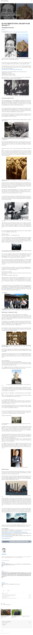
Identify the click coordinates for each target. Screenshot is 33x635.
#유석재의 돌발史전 (4, 538)
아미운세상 (3, 582)
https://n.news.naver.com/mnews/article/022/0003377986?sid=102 (12, 69)
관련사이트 (2, 630)
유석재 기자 (3, 29)
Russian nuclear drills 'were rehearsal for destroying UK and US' (9, 598)
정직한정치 (3, 562)
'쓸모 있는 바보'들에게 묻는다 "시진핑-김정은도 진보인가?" (8, 595)
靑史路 (3, 571)
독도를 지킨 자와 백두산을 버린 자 (5, 596)
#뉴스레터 (8, 538)
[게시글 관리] (5, 590)
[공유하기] (4, 590)
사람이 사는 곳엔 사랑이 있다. (6, 621)
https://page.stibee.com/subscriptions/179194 (20, 532)
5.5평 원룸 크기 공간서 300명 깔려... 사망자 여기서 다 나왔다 (8, 594)
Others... (3, 593)
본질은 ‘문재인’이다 (4, 597)
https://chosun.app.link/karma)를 (7, 535)
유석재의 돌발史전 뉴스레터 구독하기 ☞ (7, 532)
